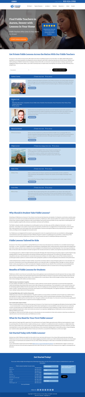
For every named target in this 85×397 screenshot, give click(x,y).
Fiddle (36, 76)
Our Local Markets (25, 384)
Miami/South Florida (14, 377)
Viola (40, 76)
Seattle (11, 381)
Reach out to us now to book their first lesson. (43, 343)
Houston (11, 374)
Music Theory (65, 102)
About (67, 6)
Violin (42, 76)
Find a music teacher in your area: (25, 366)
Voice (20, 104)
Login (14, 1)
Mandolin (42, 102)
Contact (73, 6)
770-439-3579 (38, 367)
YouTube (45, 390)
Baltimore (11, 369)
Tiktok (50, 390)
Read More (32, 88)
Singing (43, 146)
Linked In (43, 390)
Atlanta (11, 367)
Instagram (53, 390)
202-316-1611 (38, 369)
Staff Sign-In (47, 395)
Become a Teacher (39, 395)
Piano (69, 102)
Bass (16, 102)
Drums (31, 102)
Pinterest (48, 390)
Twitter (40, 390)
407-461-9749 (38, 379)
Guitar (38, 102)
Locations (47, 6)
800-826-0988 (69, 1)
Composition (27, 102)
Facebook (38, 390)
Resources (61, 6)
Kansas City (12, 376)
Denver (50, 76)
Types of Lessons (38, 6)
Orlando (11, 379)
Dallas (10, 371)
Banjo (13, 102)
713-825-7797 (38, 374)
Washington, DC (13, 382)
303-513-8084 (38, 372)
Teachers (55, 6)
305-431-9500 (38, 377)
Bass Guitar (20, 102)
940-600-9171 (38, 371)
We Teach (29, 6)
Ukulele (14, 104)
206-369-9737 (38, 381)
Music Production (57, 102)
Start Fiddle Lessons (18, 39)
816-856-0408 (38, 376)
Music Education (49, 102)
